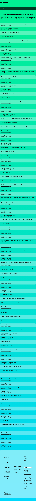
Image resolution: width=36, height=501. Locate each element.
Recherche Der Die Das (27, 481)
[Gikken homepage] (7, 493)
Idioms (25, 488)
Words (25, 485)
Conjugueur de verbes (28, 478)
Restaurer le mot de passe (17, 467)
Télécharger (7, 460)
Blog (25, 462)
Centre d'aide (5, 468)
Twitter (25, 460)
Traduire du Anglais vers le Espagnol (6, 25)
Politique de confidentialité (16, 473)
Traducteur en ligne (27, 477)
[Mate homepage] (4, 2)
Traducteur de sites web (27, 475)
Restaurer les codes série (17, 470)
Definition (26, 486)
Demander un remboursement (16, 464)
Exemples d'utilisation (28, 483)
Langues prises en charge (17, 461)
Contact (25, 458)
